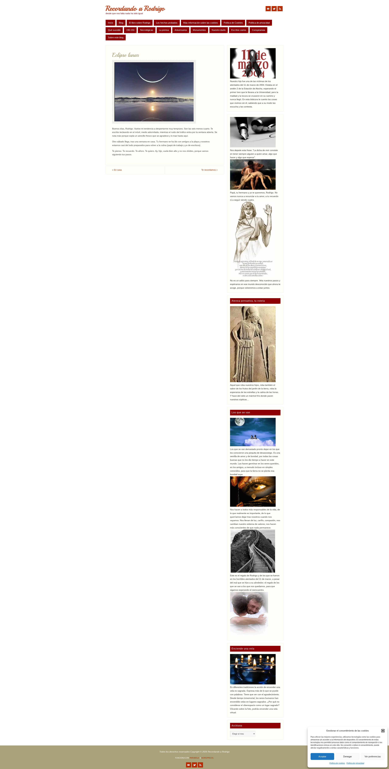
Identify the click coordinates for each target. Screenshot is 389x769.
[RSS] (280, 8)
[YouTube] (268, 8)
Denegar (347, 756)
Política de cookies (337, 763)
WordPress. (207, 758)
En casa (117, 170)
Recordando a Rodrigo (135, 8)
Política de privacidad (355, 763)
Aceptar (322, 756)
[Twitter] (274, 8)
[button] (382, 730)
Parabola (194, 758)
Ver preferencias (373, 756)
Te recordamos (209, 170)
